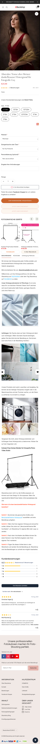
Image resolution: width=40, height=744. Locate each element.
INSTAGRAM (16, 276)
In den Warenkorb (30, 252)
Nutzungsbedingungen (8, 711)
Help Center (28, 707)
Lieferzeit (24, 690)
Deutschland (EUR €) (9, 730)
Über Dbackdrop (6, 683)
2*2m (5, 114)
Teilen (3, 92)
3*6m (5, 119)
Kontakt (4, 687)
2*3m (14, 114)
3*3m (35, 114)
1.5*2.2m (26, 109)
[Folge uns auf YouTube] (17, 656)
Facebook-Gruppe (7, 694)
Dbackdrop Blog (6, 715)
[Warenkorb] (37, 7)
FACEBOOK (8, 279)
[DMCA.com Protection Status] (25, 741)
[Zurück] (3, 67)
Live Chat (27, 709)
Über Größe (25, 687)
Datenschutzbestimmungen (9, 708)
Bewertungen (5, 690)
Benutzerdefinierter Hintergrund (12, 517)
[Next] (37, 219)
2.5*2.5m (24, 114)
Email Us (27, 712)
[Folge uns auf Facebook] (4, 656)
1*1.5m (5, 109)
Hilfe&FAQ (25, 683)
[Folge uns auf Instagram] (8, 656)
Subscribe (33, 668)
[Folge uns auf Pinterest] (12, 656)
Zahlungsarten (6, 704)
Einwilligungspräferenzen (9, 719)
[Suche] (7, 7)
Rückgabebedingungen (28, 694)
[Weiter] (37, 67)
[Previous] (31, 219)
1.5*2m (15, 109)
